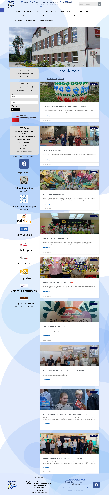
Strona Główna (15, 11)
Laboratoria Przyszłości (91, 16)
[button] (2, 10)
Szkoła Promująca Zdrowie (47, 16)
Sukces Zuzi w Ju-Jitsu (52, 150)
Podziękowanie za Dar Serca (54, 326)
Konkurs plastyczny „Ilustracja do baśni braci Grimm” (64, 458)
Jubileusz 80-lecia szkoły (47, 20)
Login (12, 94)
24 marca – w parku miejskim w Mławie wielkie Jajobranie (66, 106)
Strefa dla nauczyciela (81, 11)
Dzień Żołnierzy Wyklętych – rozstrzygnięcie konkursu (64, 370)
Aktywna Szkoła (24, 234)
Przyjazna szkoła (30, 20)
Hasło (12, 100)
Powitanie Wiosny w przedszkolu (56, 238)
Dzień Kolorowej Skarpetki (53, 194)
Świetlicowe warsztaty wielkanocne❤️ (58, 282)
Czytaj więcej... (47, 116)
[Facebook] (24, 164)
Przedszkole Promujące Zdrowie (69, 16)
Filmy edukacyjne (16, 20)
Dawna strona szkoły (29, 16)
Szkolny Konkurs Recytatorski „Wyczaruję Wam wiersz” (65, 414)
